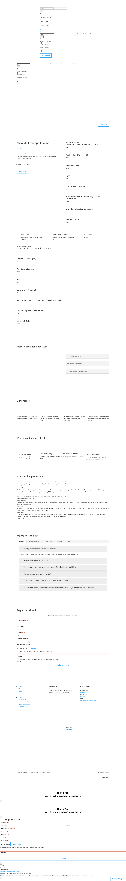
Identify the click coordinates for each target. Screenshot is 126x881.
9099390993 (83, 692)
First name (23, 620)
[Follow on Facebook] (81, 704)
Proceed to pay (118, 879)
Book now (46, 55)
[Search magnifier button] (41, 11)
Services (73, 34)
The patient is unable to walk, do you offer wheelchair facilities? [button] (50, 567)
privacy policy (88, 876)
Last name (20, 626)
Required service (22, 638)
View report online (24, 704)
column (20, 686)
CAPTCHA (20, 661)
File (4, 840)
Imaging (59, 541)
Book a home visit (24, 706)
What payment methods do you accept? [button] (39, 549)
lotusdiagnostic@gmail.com (88, 700)
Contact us (100, 34)
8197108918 (83, 696)
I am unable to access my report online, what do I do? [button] (45, 581)
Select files (33, 648)
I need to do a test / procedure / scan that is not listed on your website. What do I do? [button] (58, 587)
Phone (21, 632)
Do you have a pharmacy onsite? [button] (37, 574)
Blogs (20, 691)
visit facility (8, 874)
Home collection (34, 541)
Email (4, 834)
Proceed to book (4, 871)
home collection (23, 874)
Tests (68, 541)
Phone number (7, 828)
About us (92, 34)
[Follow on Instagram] (85, 704)
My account (22, 700)
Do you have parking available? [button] (36, 560)
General (21, 541)
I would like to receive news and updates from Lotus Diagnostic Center (39, 659)
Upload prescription (23, 644)
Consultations (84, 34)
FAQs (20, 693)
